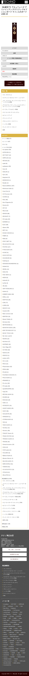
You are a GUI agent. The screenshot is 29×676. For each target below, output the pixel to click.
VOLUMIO (5, 452)
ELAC (4, 224)
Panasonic (5, 644)
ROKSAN (5, 400)
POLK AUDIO (6, 377)
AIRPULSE (6, 158)
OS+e (4, 361)
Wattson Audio (6, 455)
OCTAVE (5, 349)
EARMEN (5, 222)
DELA (4, 210)
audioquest (5, 166)
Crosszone (14, 612)
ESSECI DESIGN (7, 233)
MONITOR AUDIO (7, 327)
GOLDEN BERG (7, 624)
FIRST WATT (6, 241)
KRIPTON (5, 299)
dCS (4, 208)
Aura (4, 169)
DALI (4, 199)
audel (4, 163)
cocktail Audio (6, 612)
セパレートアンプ (7, 115)
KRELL (4, 297)
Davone (5, 205)
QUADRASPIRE (7, 388)
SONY (4, 411)
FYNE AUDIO (6, 249)
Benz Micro (6, 608)
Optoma (5, 352)
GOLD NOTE (6, 255)
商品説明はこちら (7, 76)
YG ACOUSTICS (7, 469)
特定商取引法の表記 (14, 554)
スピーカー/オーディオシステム (11, 112)
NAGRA (5, 338)
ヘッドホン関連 (7, 124)
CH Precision (6, 194)
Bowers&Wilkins (7, 185)
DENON (5, 213)
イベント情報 (5, 138)
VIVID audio (6, 450)
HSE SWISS (6, 274)
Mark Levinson (6, 313)
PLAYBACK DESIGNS (8, 375)
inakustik (5, 280)
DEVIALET (5, 216)
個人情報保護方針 (14, 559)
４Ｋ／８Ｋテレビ (7, 94)
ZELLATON (6, 475)
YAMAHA (5, 466)
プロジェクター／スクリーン (10, 121)
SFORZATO (6, 405)
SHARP (13, 652)
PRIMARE (5, 380)
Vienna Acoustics (7, 444)
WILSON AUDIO (7, 461)
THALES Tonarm (7, 433)
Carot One (5, 191)
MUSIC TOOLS (7, 333)
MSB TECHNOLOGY (8, 330)
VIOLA (4, 447)
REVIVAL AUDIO (7, 394)
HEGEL (5, 269)
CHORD (5, 196)
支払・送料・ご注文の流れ (14, 549)
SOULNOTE (6, 413)
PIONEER (11, 646)
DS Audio (5, 219)
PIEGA (4, 369)
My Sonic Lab (6, 336)
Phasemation (6, 366)
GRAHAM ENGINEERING (10, 263)
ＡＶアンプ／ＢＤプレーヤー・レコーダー (14, 97)
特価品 (4, 526)
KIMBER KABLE (7, 294)
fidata (4, 238)
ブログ (4, 144)
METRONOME (7, 324)
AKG (4, 606)
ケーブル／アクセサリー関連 (10, 109)
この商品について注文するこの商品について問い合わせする (14, 83)
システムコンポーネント (9, 499)
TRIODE (5, 441)
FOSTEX (5, 247)
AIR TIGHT (6, 155)
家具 (4, 130)
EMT (4, 230)
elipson (4, 227)
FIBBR (4, 235)
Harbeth (5, 266)
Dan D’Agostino (7, 202)
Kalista (4, 291)
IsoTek (4, 283)
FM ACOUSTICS (7, 244)
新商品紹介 (5, 523)
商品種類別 (5, 478)
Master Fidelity (6, 319)
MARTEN (5, 316)
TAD (4, 422)
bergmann (5, 177)
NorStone (5, 341)
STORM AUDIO (7, 419)
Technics (5, 430)
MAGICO (5, 308)
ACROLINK (6, 152)
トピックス (5, 141)
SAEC (4, 402)
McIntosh (5, 322)
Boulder (5, 183)
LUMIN (4, 305)
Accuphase (6, 149)
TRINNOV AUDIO (7, 439)
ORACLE (5, 355)
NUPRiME (5, 344)
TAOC (13, 654)
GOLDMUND (6, 258)
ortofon (4, 358)
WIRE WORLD (6, 464)
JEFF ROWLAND (7, 288)
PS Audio (5, 386)
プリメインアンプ (7, 118)
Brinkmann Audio (7, 188)
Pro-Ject (5, 383)
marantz (5, 311)
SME (19, 652)
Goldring (5, 260)
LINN (4, 302)
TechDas (5, 427)
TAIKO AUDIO (6, 425)
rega (4, 391)
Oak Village (6, 347)
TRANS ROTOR (7, 436)
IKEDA (4, 277)
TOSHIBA (12, 657)
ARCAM (5, 160)
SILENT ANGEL (7, 408)
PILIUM (5, 372)
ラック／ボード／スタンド (10, 127)
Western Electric (7, 458)
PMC (17, 648)
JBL (4, 285)
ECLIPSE (18, 616)
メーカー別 (5, 147)
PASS (4, 363)
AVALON (5, 171)
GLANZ (5, 252)
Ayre (4, 174)
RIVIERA (5, 397)
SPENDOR (6, 416)
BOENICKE (6, 180)
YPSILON (5, 472)
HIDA (4, 272)
